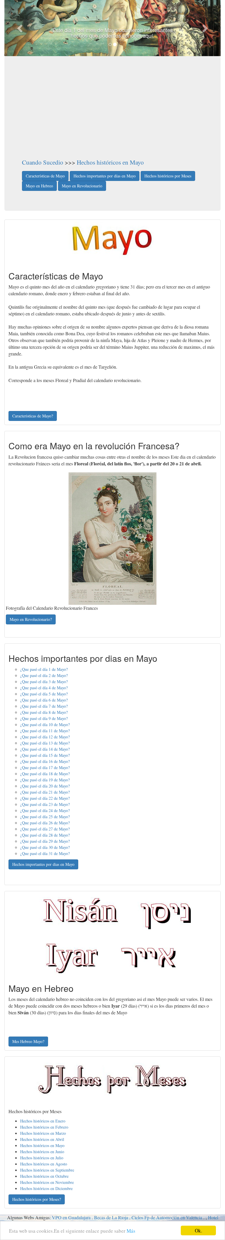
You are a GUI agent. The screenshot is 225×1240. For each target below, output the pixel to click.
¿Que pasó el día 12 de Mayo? (45, 737)
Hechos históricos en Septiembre (47, 1170)
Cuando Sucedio (42, 162)
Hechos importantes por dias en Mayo (43, 864)
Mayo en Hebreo (39, 186)
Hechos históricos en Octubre (44, 1176)
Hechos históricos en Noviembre (47, 1182)
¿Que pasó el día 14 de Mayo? (45, 749)
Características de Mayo (45, 176)
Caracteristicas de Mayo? (32, 416)
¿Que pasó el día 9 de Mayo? (44, 718)
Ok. (198, 1230)
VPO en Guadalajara (71, 1217)
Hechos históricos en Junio (42, 1151)
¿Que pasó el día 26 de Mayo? (45, 822)
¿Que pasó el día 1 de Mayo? (44, 669)
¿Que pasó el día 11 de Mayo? (45, 730)
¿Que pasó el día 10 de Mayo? (45, 724)
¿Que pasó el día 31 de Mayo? (45, 853)
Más (131, 1230)
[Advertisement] (112, 114)
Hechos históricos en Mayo (110, 162)
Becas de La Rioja (111, 1217)
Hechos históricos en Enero (42, 1121)
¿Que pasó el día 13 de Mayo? (45, 743)
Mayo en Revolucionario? (31, 619)
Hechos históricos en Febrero (44, 1127)
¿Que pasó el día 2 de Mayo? (44, 675)
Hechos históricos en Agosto (43, 1164)
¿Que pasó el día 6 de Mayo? (44, 700)
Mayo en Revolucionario (82, 186)
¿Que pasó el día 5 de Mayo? (44, 694)
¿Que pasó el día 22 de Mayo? (45, 798)
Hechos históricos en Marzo (43, 1133)
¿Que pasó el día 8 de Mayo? (44, 712)
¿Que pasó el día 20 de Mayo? (45, 786)
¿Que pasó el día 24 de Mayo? (45, 810)
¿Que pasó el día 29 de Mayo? (45, 841)
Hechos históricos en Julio (41, 1157)
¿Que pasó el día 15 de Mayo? (45, 755)
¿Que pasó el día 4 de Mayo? (44, 687)
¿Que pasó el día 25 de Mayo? (45, 816)
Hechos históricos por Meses (167, 176)
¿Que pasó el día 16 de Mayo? (45, 761)
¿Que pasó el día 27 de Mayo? (45, 829)
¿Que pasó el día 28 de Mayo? (45, 835)
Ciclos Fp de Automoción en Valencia (167, 1217)
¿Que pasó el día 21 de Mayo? (45, 792)
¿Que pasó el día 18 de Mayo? (45, 773)
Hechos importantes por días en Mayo (105, 176)
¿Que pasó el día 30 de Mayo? (45, 847)
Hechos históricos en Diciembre (46, 1188)
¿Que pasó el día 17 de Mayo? (45, 767)
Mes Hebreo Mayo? (28, 1041)
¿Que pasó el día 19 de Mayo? (45, 780)
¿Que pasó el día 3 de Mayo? (44, 681)
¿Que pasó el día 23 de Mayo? (45, 804)
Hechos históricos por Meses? (36, 1199)
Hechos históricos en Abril (42, 1139)
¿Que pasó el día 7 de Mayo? (44, 706)
